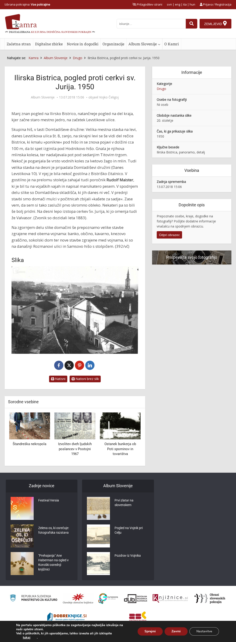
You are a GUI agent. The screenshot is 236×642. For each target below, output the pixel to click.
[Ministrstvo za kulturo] (34, 599)
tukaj (26, 638)
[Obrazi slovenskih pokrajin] (209, 598)
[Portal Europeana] (108, 599)
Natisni (59, 379)
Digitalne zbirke (49, 43)
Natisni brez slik (87, 379)
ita (185, 4)
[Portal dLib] (135, 598)
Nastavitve (204, 631)
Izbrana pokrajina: (27, 4)
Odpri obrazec (169, 235)
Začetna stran (19, 43)
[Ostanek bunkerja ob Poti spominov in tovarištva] (120, 425)
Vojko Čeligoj (109, 97)
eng (177, 4)
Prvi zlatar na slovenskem (124, 502)
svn (169, 4)
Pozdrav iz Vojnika (128, 555)
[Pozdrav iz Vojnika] (98, 563)
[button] (129, 437)
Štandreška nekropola (29, 444)
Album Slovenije (142, 43)
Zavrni (176, 631)
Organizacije (113, 43)
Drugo (161, 88)
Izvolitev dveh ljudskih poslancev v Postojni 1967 (75, 449)
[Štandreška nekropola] (29, 425)
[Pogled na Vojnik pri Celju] (98, 535)
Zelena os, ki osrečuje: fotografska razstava (53, 530)
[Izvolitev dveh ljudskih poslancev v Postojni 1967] (75, 425)
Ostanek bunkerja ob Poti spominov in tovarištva (120, 449)
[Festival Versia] (22, 508)
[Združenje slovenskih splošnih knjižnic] (170, 598)
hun (192, 4)
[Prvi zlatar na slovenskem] (98, 508)
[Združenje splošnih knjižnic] (137, 617)
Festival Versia (48, 500)
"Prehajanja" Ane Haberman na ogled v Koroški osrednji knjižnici (53, 562)
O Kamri (171, 43)
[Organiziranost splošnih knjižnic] (78, 598)
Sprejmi (150, 631)
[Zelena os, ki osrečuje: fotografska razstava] (22, 535)
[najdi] (191, 24)
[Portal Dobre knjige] (66, 617)
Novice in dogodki (82, 43)
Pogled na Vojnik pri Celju (129, 530)
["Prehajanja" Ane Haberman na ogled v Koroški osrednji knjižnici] (22, 563)
